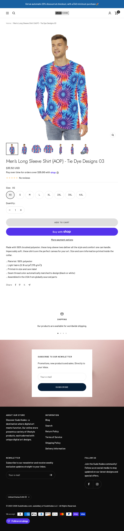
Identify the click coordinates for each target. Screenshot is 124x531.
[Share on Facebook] (15, 285)
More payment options (62, 239)
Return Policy (52, 431)
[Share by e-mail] (29, 285)
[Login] (109, 13)
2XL (59, 194)
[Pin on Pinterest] (19, 285)
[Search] (13, 13)
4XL (81, 194)
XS (10, 194)
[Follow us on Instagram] (97, 484)
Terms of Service (53, 437)
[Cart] (116, 13)
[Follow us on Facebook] (89, 484)
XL (49, 194)
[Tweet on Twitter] (24, 285)
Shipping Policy (52, 442)
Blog (47, 420)
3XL (70, 194)
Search (48, 425)
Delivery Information (55, 448)
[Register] (51, 475)
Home (8, 23)
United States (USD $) (17, 497)
